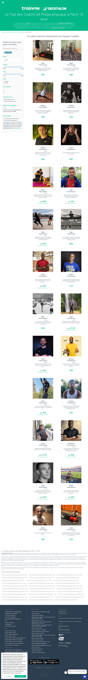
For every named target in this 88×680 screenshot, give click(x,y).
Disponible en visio (9, 99)
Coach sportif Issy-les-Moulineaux (14, 643)
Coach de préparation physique (40, 631)
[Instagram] (47, 671)
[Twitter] (44, 671)
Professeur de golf (37, 628)
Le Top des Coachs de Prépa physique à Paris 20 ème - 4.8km (41, 586)
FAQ (6, 620)
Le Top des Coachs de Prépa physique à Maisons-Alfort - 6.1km (15, 591)
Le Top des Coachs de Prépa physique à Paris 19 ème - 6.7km (69, 591)
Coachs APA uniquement (10, 120)
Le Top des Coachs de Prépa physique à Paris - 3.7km (13, 580)
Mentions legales (63, 626)
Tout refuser (8, 676)
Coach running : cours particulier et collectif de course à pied (42, 625)
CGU (59, 628)
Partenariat (8, 624)
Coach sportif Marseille (11, 634)
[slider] (4, 66)
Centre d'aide (62, 611)
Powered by (61, 643)
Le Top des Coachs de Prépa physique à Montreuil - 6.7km (14, 594)
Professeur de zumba (37, 638)
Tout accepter (20, 676)
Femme (6, 83)
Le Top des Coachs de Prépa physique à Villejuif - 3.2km (67, 577)
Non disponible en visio (10, 101)
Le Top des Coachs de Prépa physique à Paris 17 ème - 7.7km (14, 597)
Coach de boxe (35, 613)
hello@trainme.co (63, 613)
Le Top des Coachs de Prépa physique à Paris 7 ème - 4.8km (14, 586)
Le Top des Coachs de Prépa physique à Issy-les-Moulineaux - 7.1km (42, 594)
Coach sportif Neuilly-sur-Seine (14, 639)
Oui (5, 108)
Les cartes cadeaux (10, 615)
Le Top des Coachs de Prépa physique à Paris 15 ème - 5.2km (69, 586)
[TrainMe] (44, 8)
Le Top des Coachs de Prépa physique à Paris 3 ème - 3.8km (66, 580)
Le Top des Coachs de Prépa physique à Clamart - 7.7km (41, 597)
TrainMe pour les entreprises (13, 611)
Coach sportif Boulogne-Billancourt (15, 638)
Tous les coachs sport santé (11, 118)
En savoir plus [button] (17, 673)
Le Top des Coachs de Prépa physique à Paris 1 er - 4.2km (14, 583)
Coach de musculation (38, 633)
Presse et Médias (9, 622)
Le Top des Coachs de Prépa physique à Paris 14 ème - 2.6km (69, 575)
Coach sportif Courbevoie (12, 645)
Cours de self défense (38, 615)
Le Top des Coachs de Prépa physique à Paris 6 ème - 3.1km (41, 577)
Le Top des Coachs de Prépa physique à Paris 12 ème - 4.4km (40, 583)
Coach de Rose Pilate (37, 649)
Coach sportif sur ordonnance (13, 650)
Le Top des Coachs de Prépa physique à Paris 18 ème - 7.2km (71, 594)
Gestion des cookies (64, 629)
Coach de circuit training (39, 629)
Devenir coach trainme (11, 613)
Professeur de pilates (38, 620)
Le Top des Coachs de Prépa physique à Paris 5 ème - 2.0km (14, 575)
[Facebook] (41, 671)
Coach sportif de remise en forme (41, 611)
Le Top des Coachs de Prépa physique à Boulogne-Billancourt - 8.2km (69, 597)
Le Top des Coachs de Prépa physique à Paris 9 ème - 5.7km (41, 588)
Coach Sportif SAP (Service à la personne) (16, 651)
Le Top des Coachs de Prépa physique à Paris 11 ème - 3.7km (39, 580)
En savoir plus (17, 128)
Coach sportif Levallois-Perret (13, 641)
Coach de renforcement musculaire (41, 645)
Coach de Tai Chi (36, 647)
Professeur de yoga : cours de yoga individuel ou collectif (41, 622)
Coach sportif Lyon (10, 632)
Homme (6, 81)
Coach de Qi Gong (36, 650)
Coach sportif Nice (10, 636)
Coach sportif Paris (10, 630)
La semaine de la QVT (10, 626)
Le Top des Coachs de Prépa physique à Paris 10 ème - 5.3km (14, 588)
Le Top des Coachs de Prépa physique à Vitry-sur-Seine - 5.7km (69, 588)
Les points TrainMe (10, 617)
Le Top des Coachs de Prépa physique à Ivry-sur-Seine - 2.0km (42, 575)
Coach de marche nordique (39, 643)
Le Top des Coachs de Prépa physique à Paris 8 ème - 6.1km (42, 591)
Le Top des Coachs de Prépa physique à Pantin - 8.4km (40, 599)
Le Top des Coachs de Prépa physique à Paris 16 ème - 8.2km (14, 599)
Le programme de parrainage (13, 619)
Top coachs (8, 52)
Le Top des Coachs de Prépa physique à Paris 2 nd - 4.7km (67, 583)
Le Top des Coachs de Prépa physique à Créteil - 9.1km (65, 599)
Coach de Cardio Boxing (38, 652)
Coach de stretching (37, 640)
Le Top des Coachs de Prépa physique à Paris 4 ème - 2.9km (14, 577)
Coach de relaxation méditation (41, 641)
